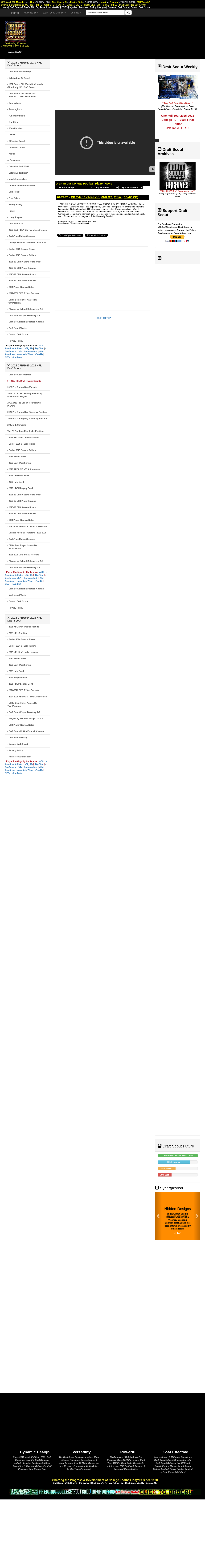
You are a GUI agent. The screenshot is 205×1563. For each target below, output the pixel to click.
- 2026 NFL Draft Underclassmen (23, 437)
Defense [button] (75, 12)
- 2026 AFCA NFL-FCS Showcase (23, 469)
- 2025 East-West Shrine (19, 665)
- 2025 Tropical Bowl (17, 677)
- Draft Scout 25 (15, 223)
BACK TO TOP (104, 318)
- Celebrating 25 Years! (18, 78)
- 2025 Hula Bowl (15, 671)
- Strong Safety (14, 204)
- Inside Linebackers (17, 179)
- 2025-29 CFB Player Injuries (21, 268)
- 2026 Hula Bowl (15, 482)
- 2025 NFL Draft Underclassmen (23, 652)
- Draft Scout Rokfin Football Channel (25, 322)
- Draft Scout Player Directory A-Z (23, 315)
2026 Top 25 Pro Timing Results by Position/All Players (24, 395)
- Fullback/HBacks (16, 116)
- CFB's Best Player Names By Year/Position (22, 301)
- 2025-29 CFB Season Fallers (21, 280)
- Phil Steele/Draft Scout (19, 757)
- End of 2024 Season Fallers (21, 646)
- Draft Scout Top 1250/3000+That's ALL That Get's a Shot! (21, 95)
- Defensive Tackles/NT (18, 173)
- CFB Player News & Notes (20, 287)
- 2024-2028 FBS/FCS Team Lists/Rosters (27, 697)
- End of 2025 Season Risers (21, 249)
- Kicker (11, 154)
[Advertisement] (118, 36)
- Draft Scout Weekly (17, 328)
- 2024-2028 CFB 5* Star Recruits (23, 690)
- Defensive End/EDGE (18, 166)
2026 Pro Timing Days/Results (22, 387)
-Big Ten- (39, 348)
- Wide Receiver (15, 128)
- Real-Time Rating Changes (21, 236)
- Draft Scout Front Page (19, 71)
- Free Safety (13, 198)
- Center (11, 134)
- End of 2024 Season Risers (21, 639)
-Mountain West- (25, 354)
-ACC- (41, 345)
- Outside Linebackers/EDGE (21, 185)
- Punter (11, 211)
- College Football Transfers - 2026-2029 (26, 533)
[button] (158, 1216)
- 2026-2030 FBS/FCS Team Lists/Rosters (27, 230)
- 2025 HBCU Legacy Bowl (20, 684)
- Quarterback (14, 103)
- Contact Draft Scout (17, 334)
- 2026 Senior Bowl (16, 456)
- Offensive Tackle (16, 147)
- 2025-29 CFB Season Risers (21, 274)
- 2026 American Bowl (18, 475)
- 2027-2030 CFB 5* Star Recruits (23, 293)
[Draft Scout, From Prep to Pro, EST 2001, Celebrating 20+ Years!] (15, 31)
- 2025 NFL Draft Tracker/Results (23, 627)
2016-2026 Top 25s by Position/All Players (24, 404)
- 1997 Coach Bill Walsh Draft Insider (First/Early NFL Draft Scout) (25, 86)
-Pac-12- (39, 354)
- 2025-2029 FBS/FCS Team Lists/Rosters (27, 526)
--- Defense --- (13, 160)
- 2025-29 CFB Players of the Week (24, 262)
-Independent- (30, 351)
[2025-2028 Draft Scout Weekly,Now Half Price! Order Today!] (105, 1491)
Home (15, 12)
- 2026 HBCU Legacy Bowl (20, 488)
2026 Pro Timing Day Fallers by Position (27, 418)
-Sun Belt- (17, 357)
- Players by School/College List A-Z (25, 309)
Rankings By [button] (30, 12)
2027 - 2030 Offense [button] (53, 12)
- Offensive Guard (16, 141)
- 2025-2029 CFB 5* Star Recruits (23, 555)
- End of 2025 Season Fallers (21, 255)
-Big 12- (29, 348)
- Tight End (12, 122)
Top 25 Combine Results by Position (25, 431)
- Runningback (14, 109)
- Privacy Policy (15, 341)
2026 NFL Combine (16, 425)
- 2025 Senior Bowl (16, 658)
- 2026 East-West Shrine (19, 463)
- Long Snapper (15, 217)
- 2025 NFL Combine (17, 633)
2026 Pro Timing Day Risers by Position (27, 412)
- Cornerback (13, 192)
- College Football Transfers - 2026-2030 (26, 242)
